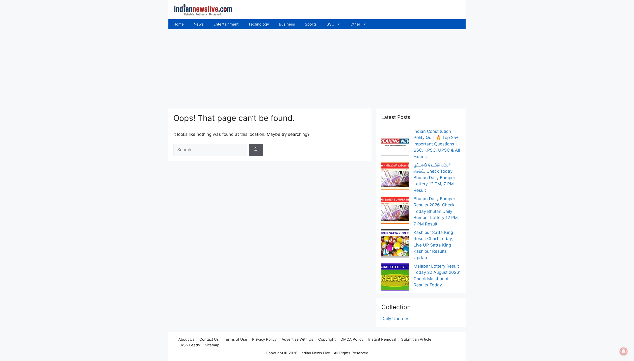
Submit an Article (416, 339)
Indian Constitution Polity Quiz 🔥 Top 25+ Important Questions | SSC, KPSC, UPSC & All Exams (437, 144)
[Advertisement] (317, 66)
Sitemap (212, 345)
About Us (186, 339)
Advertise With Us (297, 339)
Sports (311, 24)
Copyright (327, 339)
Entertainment (225, 24)
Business (287, 24)
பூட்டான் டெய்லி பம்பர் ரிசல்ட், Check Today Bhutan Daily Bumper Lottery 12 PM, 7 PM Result (434, 178)
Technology (258, 24)
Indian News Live (315, 353)
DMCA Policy (352, 339)
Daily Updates (395, 318)
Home (178, 24)
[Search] (256, 150)
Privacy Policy (264, 339)
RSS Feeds (190, 345)
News (199, 24)
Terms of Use (235, 339)
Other (355, 24)
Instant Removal (382, 339)
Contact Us (209, 339)
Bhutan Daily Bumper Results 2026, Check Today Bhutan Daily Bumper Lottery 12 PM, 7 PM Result (436, 211)
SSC (330, 24)
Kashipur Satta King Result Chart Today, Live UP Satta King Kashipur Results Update (433, 245)
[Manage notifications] (624, 351)
